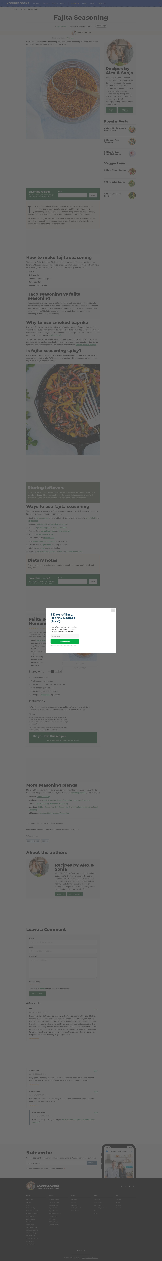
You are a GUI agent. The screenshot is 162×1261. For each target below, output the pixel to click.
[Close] (113, 610)
